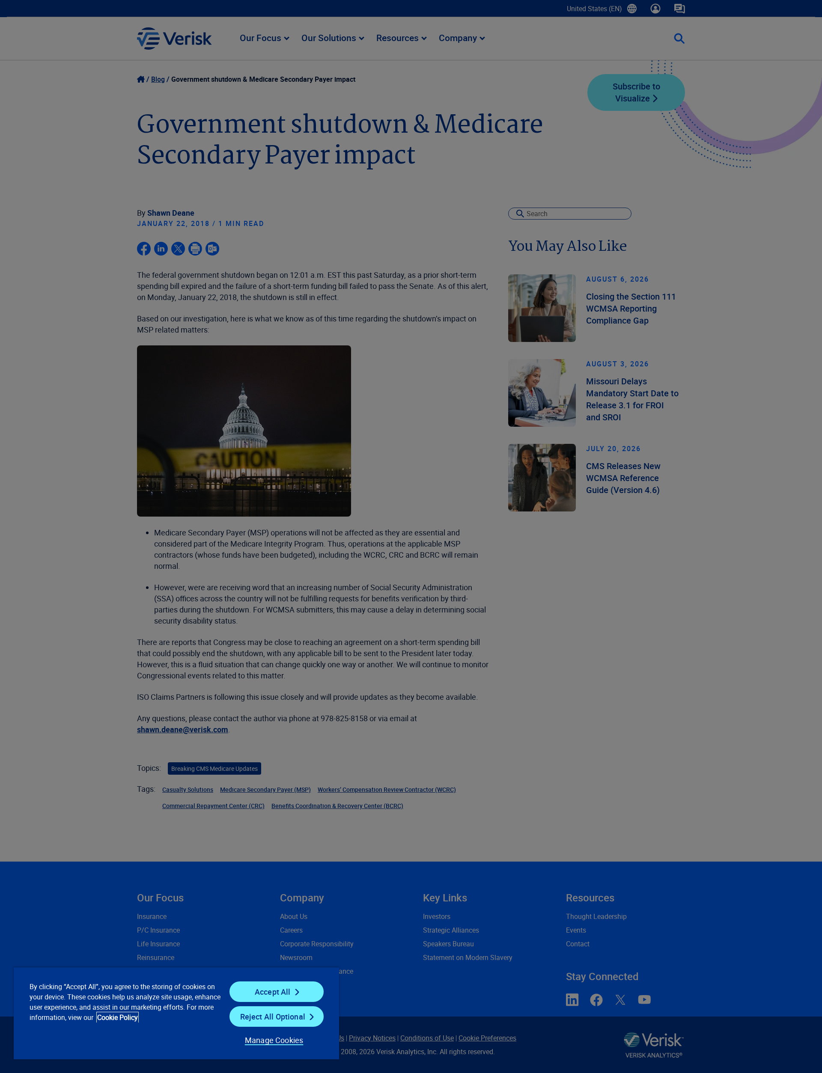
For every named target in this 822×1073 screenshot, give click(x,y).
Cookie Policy (117, 1017)
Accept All (273, 992)
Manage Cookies (274, 1040)
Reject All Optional (272, 1016)
